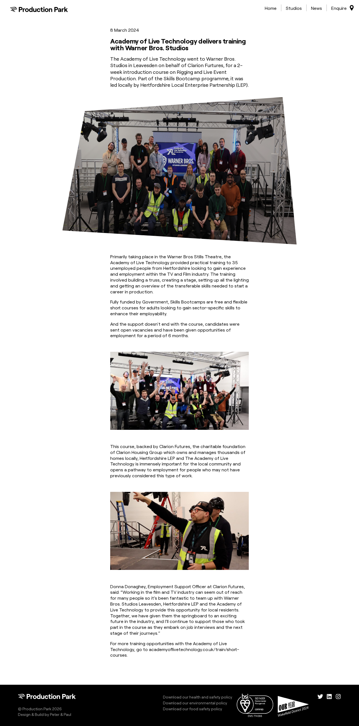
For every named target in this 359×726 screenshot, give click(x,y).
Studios (294, 8)
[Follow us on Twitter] (320, 705)
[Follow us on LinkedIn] (329, 705)
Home (271, 8)
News (316, 8)
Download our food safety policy (192, 708)
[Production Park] (39, 9)
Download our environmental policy (195, 702)
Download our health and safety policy (197, 696)
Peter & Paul (60, 714)
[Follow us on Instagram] (338, 705)
